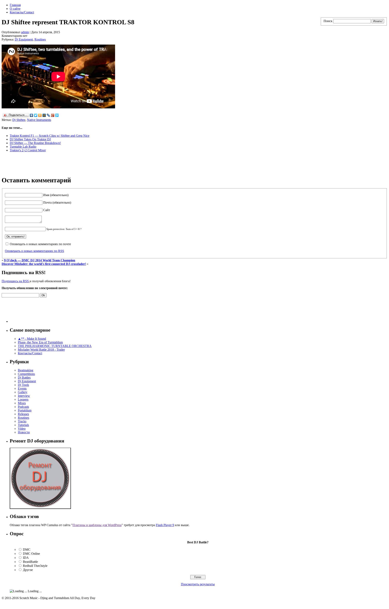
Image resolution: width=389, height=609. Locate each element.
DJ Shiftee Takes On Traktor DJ (30, 139)
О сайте (15, 8)
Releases (23, 414)
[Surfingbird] (57, 115)
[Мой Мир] (44, 115)
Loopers (23, 399)
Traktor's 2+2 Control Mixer (28, 150)
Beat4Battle (30, 561)
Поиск (328, 21)
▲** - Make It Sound (32, 338)
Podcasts (23, 406)
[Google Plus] (53, 115)
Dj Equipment (24, 39)
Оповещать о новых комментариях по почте (40, 244)
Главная (15, 5)
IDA (26, 557)
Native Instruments (39, 120)
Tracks (22, 421)
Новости (24, 432)
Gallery (22, 392)
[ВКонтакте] (31, 115)
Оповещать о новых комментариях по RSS (34, 251)
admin (25, 32)
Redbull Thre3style (35, 565)
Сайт (46, 210)
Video (22, 428)
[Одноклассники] (40, 115)
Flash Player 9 (165, 525)
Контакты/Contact (22, 12)
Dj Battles (24, 377)
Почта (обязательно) (57, 202)
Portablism (24, 410)
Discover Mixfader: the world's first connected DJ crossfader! (44, 264)
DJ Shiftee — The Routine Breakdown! (35, 143)
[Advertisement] (49, 165)
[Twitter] (36, 115)
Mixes (22, 403)
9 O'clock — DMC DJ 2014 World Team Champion (39, 260)
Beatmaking (25, 370)
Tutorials (23, 425)
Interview (24, 395)
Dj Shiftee (18, 120)
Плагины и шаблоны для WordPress (97, 525)
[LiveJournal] (48, 115)
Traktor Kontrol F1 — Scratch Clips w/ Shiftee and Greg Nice (49, 135)
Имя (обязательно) (55, 195)
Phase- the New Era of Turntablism (40, 342)
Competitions (26, 374)
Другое (28, 570)
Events (22, 388)
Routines (40, 39)
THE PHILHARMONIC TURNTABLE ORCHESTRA (55, 346)
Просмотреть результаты (198, 584)
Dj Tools (23, 385)
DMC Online (31, 553)
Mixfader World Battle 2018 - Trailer (41, 349)
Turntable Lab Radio (23, 146)
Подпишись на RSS (16, 281)
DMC (26, 549)
